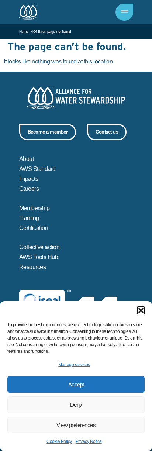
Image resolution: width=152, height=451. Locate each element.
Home (23, 32)
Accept (76, 384)
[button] (141, 310)
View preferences (76, 425)
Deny (76, 405)
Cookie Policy (59, 441)
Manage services (74, 364)
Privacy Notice (89, 441)
